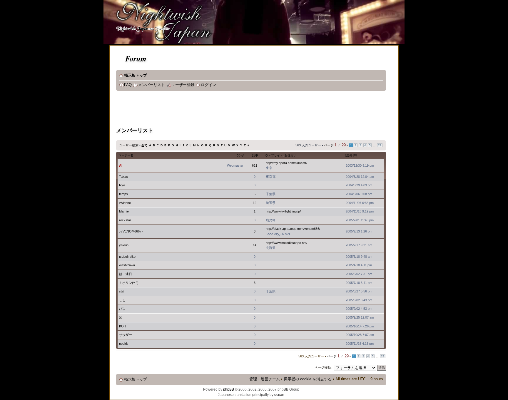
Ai (120, 165)
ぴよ (122, 308)
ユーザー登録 (182, 85)
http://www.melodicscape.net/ (286, 243)
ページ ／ (335, 145)
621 (254, 165)
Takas (123, 176)
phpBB (228, 389)
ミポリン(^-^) (128, 282)
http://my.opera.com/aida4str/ (286, 163)
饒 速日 (125, 274)
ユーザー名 (125, 155)
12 (254, 203)
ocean (279, 394)
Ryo (122, 185)
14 (254, 245)
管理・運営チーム (264, 379)
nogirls (123, 343)
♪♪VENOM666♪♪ (131, 231)
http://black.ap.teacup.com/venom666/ (293, 228)
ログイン (208, 85)
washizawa (127, 265)
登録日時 (351, 155)
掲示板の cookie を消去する (308, 379)
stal (121, 291)
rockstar (125, 220)
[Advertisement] (223, 110)
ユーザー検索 (128, 145)
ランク (240, 155)
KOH (122, 326)
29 (380, 145)
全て (144, 145)
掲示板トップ (135, 75)
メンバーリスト (151, 85)
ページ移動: (323, 367)
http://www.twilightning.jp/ (283, 211)
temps (123, 194)
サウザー (125, 335)
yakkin (123, 245)
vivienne (125, 203)
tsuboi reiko (127, 256)
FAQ (128, 85)
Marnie (124, 211)
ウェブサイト (274, 155)
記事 (255, 155)
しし (122, 300)
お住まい (290, 155)
